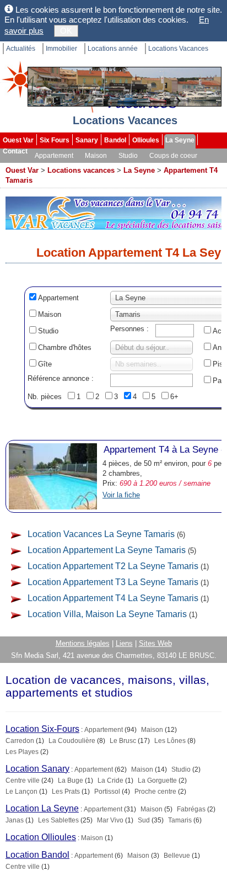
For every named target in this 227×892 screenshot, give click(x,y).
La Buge (70, 780)
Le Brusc (123, 741)
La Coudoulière (71, 741)
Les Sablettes (58, 820)
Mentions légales (83, 643)
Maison (96, 156)
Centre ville (23, 780)
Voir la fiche (121, 495)
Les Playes (22, 752)
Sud (144, 820)
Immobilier (61, 48)
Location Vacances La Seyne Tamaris (101, 534)
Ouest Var (18, 140)
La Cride (110, 780)
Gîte (45, 364)
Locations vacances (81, 170)
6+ (174, 396)
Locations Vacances (178, 48)
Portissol (107, 791)
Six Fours (54, 140)
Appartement (54, 156)
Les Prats (66, 791)
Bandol (115, 140)
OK (66, 30)
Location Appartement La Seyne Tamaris (107, 550)
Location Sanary (37, 768)
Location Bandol (37, 854)
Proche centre (155, 791)
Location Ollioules (41, 837)
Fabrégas (191, 809)
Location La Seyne (42, 808)
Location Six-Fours (42, 729)
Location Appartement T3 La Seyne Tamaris (113, 582)
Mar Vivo (110, 820)
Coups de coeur (173, 156)
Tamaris (180, 820)
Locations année (113, 48)
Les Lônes (170, 741)
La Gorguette (157, 780)
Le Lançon (21, 791)
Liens (124, 643)
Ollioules (145, 140)
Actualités (20, 48)
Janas (15, 820)
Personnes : (129, 329)
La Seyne (179, 140)
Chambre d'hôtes (64, 347)
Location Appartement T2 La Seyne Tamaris (113, 566)
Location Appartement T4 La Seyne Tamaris (113, 598)
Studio (128, 156)
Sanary (86, 140)
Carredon (20, 741)
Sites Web (155, 643)
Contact (15, 151)
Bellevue (177, 855)
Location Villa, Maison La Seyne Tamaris (107, 614)
